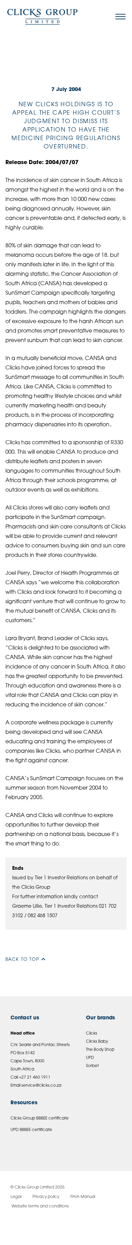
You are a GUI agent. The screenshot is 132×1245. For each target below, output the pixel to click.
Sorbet (92, 1066)
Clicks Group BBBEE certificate (39, 1118)
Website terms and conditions (39, 1206)
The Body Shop (100, 1050)
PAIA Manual (82, 1197)
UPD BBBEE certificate (31, 1130)
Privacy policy (45, 1197)
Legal (15, 1197)
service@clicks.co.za (41, 1086)
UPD (90, 1058)
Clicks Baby (97, 1042)
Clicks (91, 1034)
